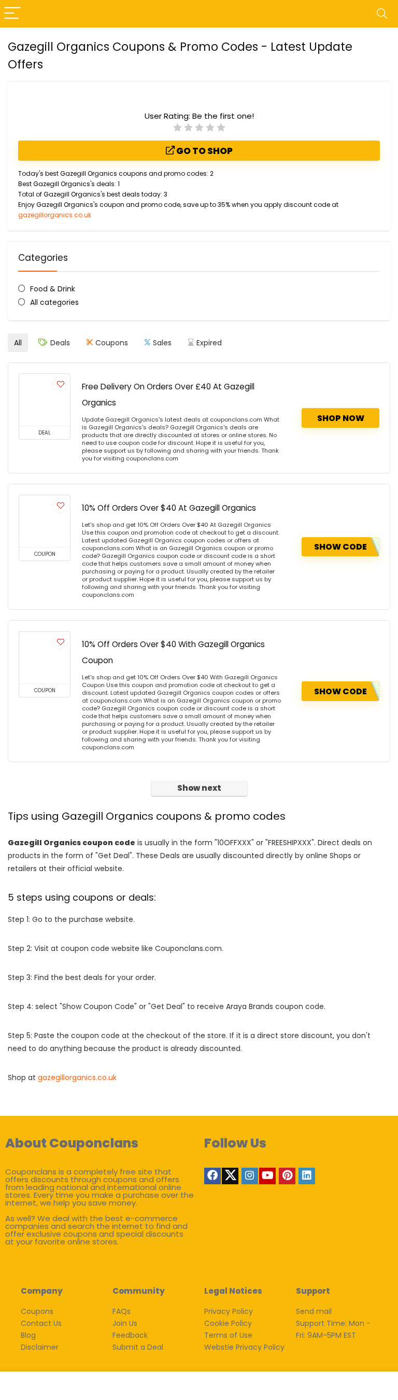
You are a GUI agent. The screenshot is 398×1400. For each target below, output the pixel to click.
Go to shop (204, 151)
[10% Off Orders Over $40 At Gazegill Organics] (44, 521)
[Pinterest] (287, 1176)
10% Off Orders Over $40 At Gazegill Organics (169, 507)
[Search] (381, 13)
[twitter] (230, 1176)
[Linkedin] (306, 1176)
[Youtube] (267, 1176)
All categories (54, 302)
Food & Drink (52, 289)
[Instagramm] (249, 1176)
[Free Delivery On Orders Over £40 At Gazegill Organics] (44, 400)
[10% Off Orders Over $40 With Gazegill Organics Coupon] (44, 657)
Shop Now (340, 418)
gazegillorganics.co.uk (54, 215)
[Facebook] (212, 1176)
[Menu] (12, 13)
